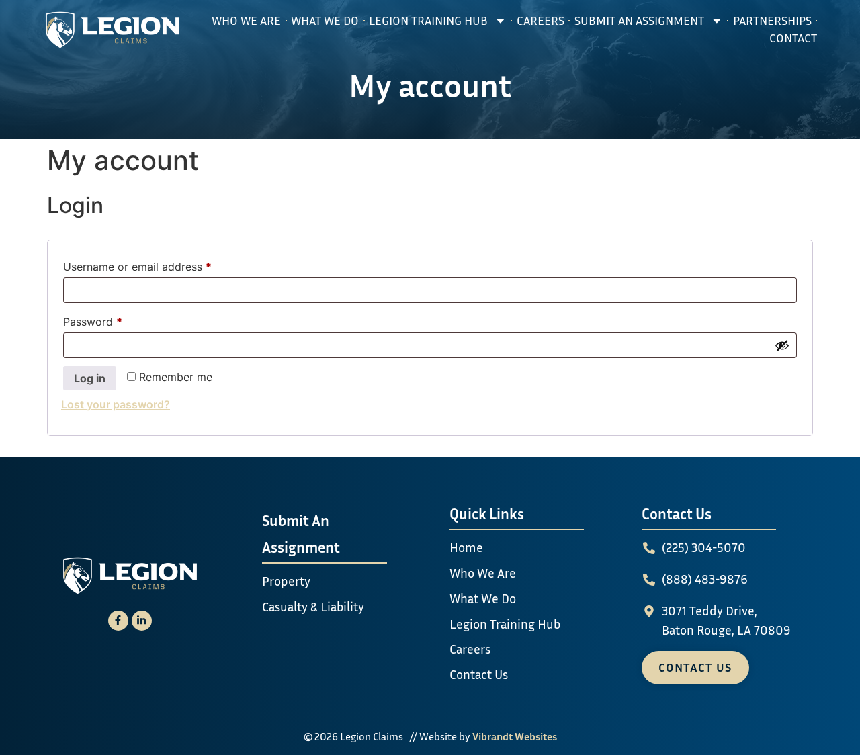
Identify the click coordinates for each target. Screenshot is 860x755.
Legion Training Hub (428, 20)
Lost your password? (115, 404)
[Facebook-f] (118, 621)
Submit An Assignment (639, 20)
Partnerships (772, 20)
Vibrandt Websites (514, 736)
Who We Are (246, 20)
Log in (89, 378)
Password (115, 319)
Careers (540, 20)
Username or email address (159, 264)
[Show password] (782, 345)
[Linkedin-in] (142, 621)
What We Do (325, 20)
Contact (793, 38)
